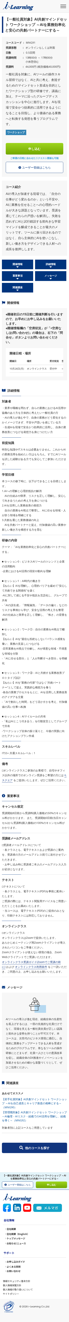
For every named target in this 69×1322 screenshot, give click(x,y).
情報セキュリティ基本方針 (16, 1281)
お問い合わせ (14, 1271)
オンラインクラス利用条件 (31, 967)
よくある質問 (14, 1266)
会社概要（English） (18, 1234)
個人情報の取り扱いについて (18, 1289)
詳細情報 (51, 264)
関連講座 (18, 287)
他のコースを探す (37, 1148)
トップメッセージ (16, 1238)
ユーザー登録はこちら (36, 167)
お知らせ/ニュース (16, 1243)
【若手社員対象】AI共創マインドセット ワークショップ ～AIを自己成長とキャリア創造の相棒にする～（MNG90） (34, 1103)
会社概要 (11, 1229)
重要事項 (18, 275)
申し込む (34, 149)
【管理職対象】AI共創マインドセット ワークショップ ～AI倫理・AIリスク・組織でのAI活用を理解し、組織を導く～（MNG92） (34, 1116)
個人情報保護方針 (12, 1285)
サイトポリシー (11, 1294)
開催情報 (18, 264)
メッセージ (50, 275)
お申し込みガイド (16, 1261)
